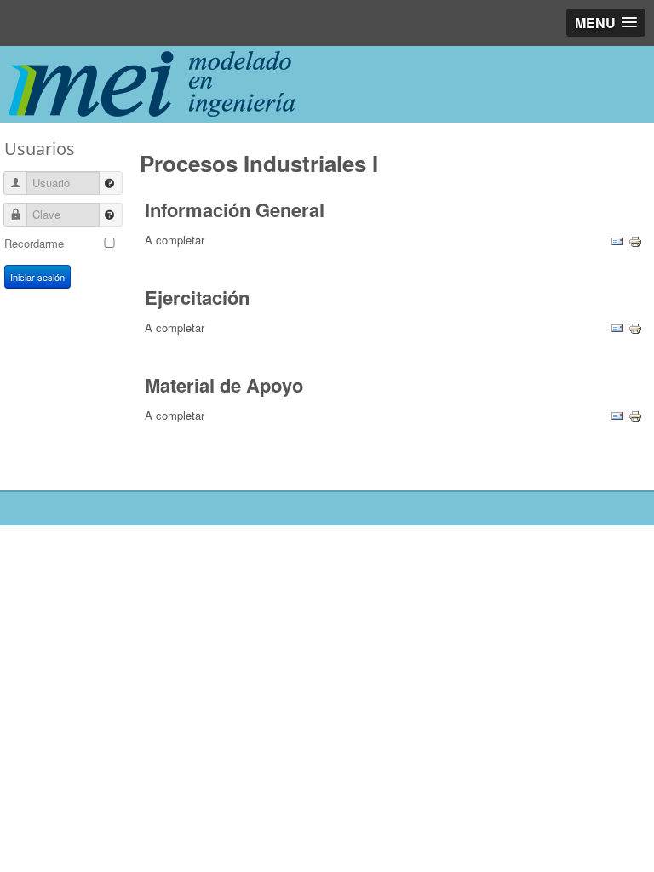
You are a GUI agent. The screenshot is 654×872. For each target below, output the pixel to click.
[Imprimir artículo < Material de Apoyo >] (635, 415)
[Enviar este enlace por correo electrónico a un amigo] (617, 240)
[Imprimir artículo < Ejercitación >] (635, 327)
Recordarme (34, 243)
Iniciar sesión (37, 277)
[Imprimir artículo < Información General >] (635, 240)
